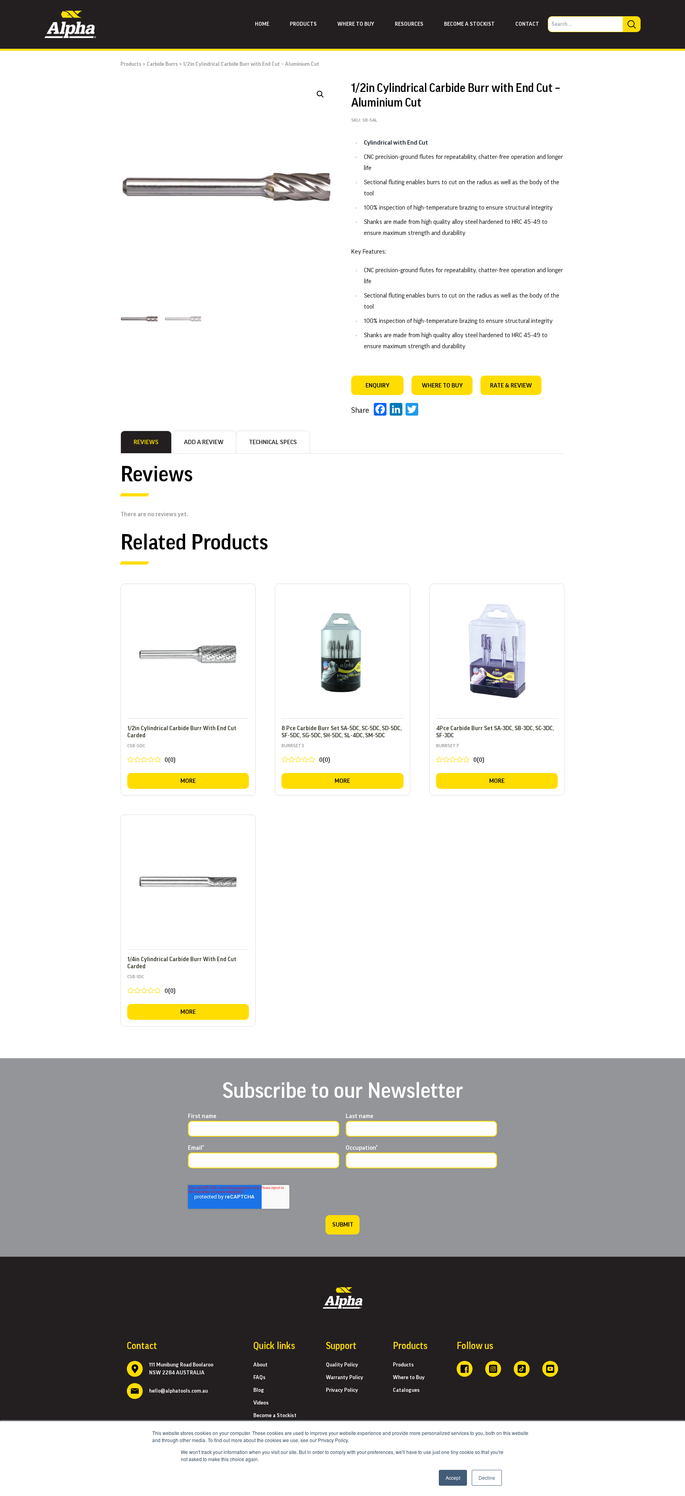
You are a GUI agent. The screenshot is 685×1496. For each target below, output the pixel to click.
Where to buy (355, 24)
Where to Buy (409, 1377)
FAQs (259, 1377)
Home (262, 24)
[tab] (146, 442)
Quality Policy (342, 1365)
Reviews (146, 442)
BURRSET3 (305, 755)
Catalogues (406, 1390)
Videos (261, 1403)
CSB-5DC (151, 755)
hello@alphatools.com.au (178, 1391)
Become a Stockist (469, 24)
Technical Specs (273, 442)
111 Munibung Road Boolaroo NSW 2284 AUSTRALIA (181, 1369)
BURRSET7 (460, 755)
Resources (409, 24)
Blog (258, 1390)
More (188, 781)
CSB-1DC (151, 986)
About (260, 1365)
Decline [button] (486, 1477)
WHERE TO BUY (442, 385)
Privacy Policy (342, 1390)
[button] (320, 94)
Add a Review (204, 442)
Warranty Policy (344, 1377)
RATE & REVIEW (511, 385)
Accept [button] (453, 1477)
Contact (527, 24)
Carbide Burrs (162, 64)
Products (303, 24)
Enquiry (377, 385)
